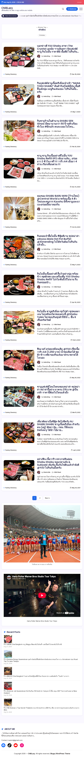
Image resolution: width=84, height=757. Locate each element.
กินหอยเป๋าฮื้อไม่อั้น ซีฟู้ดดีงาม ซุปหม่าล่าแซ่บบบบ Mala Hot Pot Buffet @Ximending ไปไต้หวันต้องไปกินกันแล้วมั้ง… (58, 240)
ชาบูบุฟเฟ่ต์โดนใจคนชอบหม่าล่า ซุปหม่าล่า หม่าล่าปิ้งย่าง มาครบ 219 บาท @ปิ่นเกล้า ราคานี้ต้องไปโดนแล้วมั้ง (58, 389)
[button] (63, 9)
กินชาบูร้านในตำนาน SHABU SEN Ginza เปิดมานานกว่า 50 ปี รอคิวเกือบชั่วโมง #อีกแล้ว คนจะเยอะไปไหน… (57, 123)
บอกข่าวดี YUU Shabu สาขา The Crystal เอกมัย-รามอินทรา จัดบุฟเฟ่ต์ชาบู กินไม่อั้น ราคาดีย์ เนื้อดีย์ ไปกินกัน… (58, 48)
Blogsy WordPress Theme (60, 754)
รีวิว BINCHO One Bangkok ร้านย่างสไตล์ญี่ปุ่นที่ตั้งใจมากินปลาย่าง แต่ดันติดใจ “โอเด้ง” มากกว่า (36, 676)
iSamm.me (47, 472)
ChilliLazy (7, 8)
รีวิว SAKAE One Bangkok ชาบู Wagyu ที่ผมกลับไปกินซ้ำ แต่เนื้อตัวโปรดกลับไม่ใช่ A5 (33, 644)
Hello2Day (47, 56)
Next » (47, 498)
